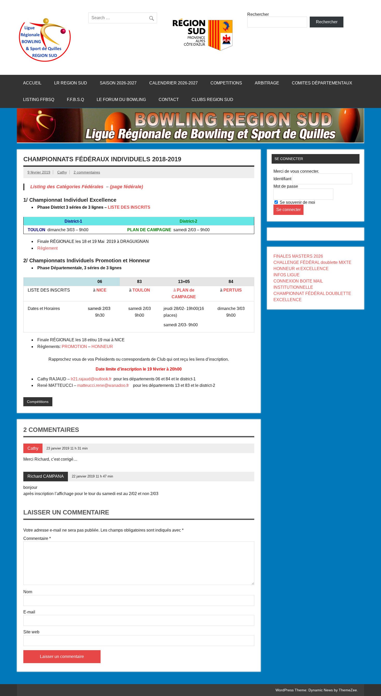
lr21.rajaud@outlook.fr (91, 379)
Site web (31, 632)
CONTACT (169, 99)
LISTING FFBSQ (38, 99)
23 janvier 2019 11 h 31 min (67, 448)
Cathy (62, 172)
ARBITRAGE (267, 83)
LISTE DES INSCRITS (129, 207)
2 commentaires (87, 172)
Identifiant (282, 179)
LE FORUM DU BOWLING (121, 99)
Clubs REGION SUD (212, 99)
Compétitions (37, 402)
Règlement (47, 248)
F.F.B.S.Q (75, 99)
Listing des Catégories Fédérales (66, 186)
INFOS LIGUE (286, 275)
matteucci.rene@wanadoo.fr (103, 385)
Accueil (32, 83)
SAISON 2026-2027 (118, 83)
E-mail (29, 612)
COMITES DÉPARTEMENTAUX (322, 83)
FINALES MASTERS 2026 (298, 256)
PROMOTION (74, 346)
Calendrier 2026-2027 (173, 83)
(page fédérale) (126, 186)
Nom (27, 592)
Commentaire (37, 538)
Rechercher (258, 14)
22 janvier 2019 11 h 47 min (92, 476)
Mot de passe (285, 186)
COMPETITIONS (226, 83)
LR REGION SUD (70, 83)
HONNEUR (102, 346)
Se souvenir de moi (297, 202)
